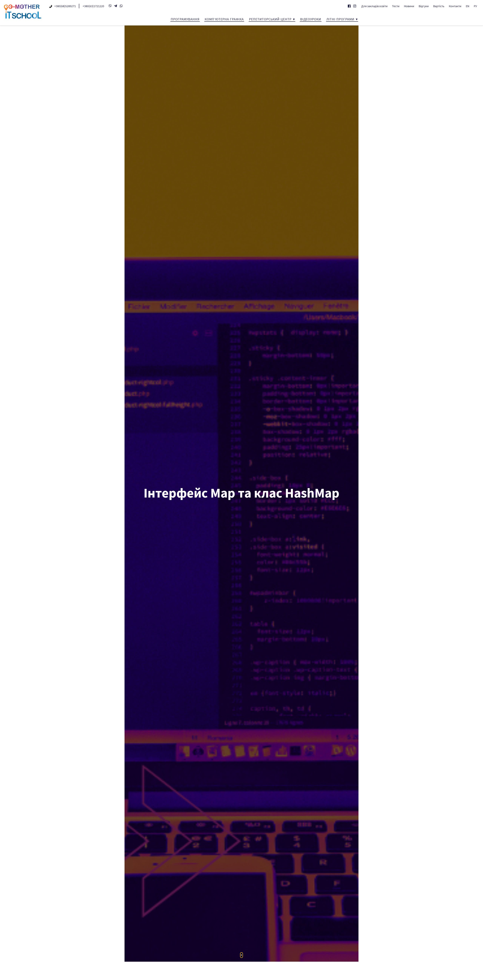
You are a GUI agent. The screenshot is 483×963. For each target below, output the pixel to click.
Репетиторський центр (270, 19)
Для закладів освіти (374, 6)
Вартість (438, 6)
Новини (409, 6)
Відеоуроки (310, 19)
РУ (475, 6)
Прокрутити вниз (241, 955)
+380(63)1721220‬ (93, 6)
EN (467, 6)
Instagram (355, 6)
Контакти (455, 6)
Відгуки (424, 6)
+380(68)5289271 (65, 6)
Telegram (116, 6)
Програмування (185, 19)
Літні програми (340, 19)
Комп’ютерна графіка (224, 19)
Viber (110, 6)
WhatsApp (121, 6)
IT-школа (23, 11)
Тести (395, 6)
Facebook (349, 6)
